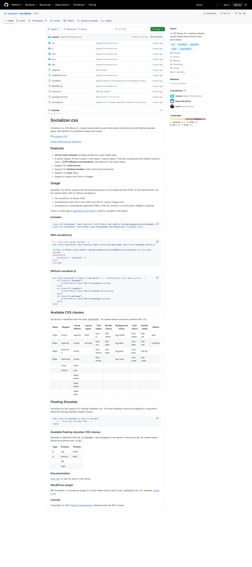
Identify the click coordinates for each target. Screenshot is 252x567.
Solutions (30, 4)
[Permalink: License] (49, 500)
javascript (194, 44)
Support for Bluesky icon (106, 64)
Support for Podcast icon (71, 37)
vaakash (12, 13)
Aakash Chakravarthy (81, 505)
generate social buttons (84, 211)
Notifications (211, 13)
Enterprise (78, 4)
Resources (45, 4)
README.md (57, 86)
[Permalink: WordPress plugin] (49, 485)
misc (54, 54)
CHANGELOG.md (59, 75)
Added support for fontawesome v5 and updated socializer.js (122, 81)
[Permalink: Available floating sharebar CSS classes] (49, 432)
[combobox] (132, 29)
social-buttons (185, 49)
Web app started (103, 91)
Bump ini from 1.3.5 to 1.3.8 (107, 97)
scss (54, 59)
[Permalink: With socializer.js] (49, 235)
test (53, 64)
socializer (25, 13)
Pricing (92, 4)
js (52, 48)
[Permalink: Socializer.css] (49, 120)
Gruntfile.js (56, 81)
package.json (57, 102)
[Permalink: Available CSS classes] (49, 312)
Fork (227, 13)
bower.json (56, 91)
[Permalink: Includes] (49, 217)
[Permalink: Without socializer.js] (49, 271)
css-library (182, 44)
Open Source (62, 4)
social (174, 49)
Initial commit (101, 70)
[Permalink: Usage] (49, 183)
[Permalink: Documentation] (49, 473)
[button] (157, 224)
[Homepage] (6, 5)
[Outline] (161, 110)
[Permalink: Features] (49, 148)
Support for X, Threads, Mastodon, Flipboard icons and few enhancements (128, 102)
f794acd (135, 37)
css (53, 43)
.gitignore (56, 70)
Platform (16, 4)
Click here (56, 478)
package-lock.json (60, 97)
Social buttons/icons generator (66, 141)
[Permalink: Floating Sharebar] (49, 402)
